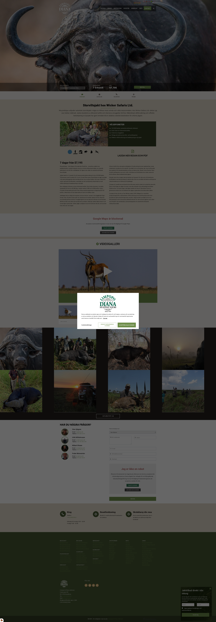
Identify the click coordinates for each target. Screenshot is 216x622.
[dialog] (108, 311)
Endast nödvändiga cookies (107, 325)
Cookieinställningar (86, 325)
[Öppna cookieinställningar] (2, 620)
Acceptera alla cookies (126, 325)
